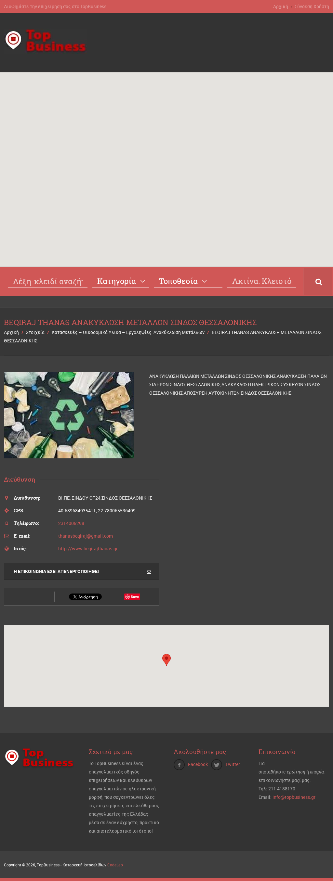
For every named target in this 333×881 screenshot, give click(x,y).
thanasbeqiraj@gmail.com (85, 536)
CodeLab (115, 864)
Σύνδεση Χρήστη (312, 6)
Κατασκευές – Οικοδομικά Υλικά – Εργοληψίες (102, 332)
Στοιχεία (35, 332)
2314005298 (71, 523)
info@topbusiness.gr (294, 797)
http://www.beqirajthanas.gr (88, 548)
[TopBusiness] (45, 50)
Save (135, 596)
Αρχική (280, 6)
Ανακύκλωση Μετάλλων (179, 332)
